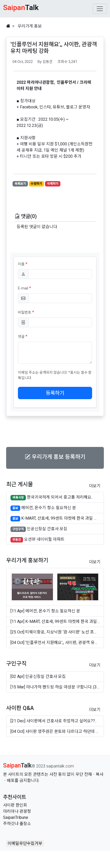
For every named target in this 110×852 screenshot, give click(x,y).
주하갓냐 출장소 (17, 823)
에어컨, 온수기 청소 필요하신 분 (48, 507)
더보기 (95, 485)
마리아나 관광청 (17, 811)
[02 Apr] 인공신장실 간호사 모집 (38, 676)
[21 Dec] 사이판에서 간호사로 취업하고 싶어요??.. (53, 720)
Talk (17, 765)
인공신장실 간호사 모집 (47, 528)
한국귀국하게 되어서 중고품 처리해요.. (60, 497)
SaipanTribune (15, 817)
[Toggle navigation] (100, 9)
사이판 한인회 (15, 805)
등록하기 (55, 393)
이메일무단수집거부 (25, 843)
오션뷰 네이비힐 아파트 (44, 539)
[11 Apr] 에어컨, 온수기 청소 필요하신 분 (45, 610)
